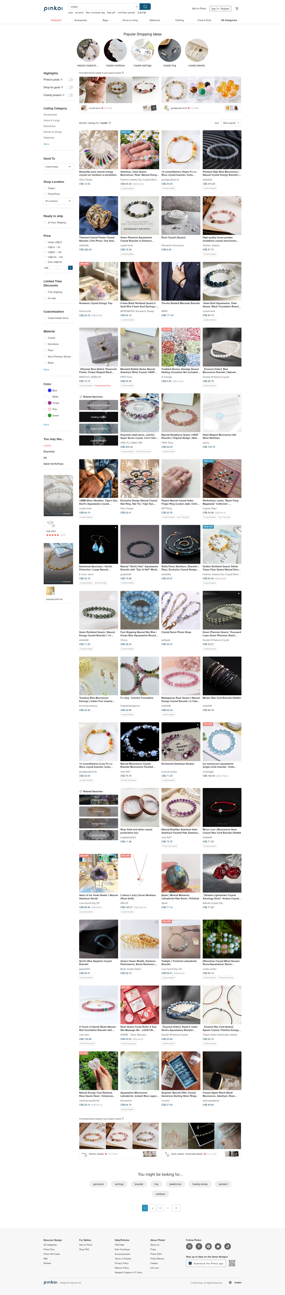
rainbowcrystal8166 (89, 1100)
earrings (119, 1184)
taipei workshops (53, 463)
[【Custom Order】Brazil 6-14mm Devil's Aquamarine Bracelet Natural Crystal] (180, 1004)
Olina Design (86, 179)
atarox (206, 442)
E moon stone (86, 574)
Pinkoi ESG (156, 1254)
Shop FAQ (84, 1249)
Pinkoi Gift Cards (52, 1254)
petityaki (165, 640)
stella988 (207, 179)
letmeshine (126, 1100)
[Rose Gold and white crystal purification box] (139, 807)
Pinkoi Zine (49, 1249)
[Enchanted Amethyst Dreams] (180, 741)
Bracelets (49, 451)
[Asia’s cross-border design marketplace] (53, 8)
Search (145, 6)
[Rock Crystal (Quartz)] (180, 215)
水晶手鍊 (141, 12)
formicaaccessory (88, 705)
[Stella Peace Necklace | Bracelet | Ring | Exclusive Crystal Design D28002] (180, 544)
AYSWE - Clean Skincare (133, 1034)
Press (153, 1249)
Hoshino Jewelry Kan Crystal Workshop (140, 179)
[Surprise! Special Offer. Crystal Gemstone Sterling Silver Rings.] (180, 1070)
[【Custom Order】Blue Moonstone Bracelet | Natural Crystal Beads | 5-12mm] (222, 347)
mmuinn (165, 1100)
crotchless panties (126, 12)
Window (47, 1263)
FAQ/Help (119, 1245)
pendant (223, 1184)
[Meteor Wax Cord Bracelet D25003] (222, 676)
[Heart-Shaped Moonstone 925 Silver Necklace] (222, 412)
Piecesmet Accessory (172, 245)
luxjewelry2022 (128, 837)
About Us (154, 1245)
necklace (160, 1194)
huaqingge (208, 771)
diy (45, 457)
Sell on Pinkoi (199, 8)
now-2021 (125, 771)
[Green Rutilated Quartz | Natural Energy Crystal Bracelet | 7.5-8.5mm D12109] (98, 610)
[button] (70, 268)
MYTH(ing (166, 508)
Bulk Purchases (122, 1249)
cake (70, 12)
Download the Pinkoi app (208, 1263)
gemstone (98, 1184)
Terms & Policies (123, 1258)
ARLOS (124, 903)
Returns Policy (122, 1268)
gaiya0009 (125, 574)
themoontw (85, 311)
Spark (164, 903)
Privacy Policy (122, 1263)
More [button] (46, 144)
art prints (79, 12)
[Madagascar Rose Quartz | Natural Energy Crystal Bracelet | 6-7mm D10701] (180, 676)
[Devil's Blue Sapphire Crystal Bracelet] (98, 939)
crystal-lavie (126, 245)
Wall (46, 1258)
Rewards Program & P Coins (128, 1272)
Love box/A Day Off (89, 903)
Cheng (123, 640)
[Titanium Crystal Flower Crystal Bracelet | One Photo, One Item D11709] (98, 215)
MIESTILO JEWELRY (90, 376)
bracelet (139, 1184)
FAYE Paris (126, 376)
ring (156, 1184)
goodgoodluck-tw (170, 179)
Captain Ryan (210, 508)
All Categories (50, 1245)
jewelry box (175, 1184)
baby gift (111, 12)
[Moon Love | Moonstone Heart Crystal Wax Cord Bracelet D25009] (222, 807)
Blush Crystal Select (130, 968)
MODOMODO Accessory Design (137, 311)
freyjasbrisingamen (130, 705)
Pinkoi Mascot (157, 1258)
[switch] (58, 79)
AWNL (164, 311)
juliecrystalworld (211, 1100)
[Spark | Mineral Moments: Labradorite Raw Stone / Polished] (180, 873)
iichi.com (154, 1268)
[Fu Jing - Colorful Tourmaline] (139, 676)
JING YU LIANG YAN (131, 442)
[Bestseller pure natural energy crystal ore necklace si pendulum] (98, 149)
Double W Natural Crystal (216, 376)
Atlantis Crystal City (213, 903)
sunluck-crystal (169, 771)
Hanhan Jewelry (211, 245)
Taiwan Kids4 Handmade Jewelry (220, 1034)
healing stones (200, 1184)
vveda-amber (210, 968)
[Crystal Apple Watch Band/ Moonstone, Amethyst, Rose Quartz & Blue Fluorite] (222, 1070)
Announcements (122, 1254)
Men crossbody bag (95, 12)
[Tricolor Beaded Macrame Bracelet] (180, 281)
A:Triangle (166, 376)
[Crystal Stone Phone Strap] (180, 610)
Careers (154, 1263)
